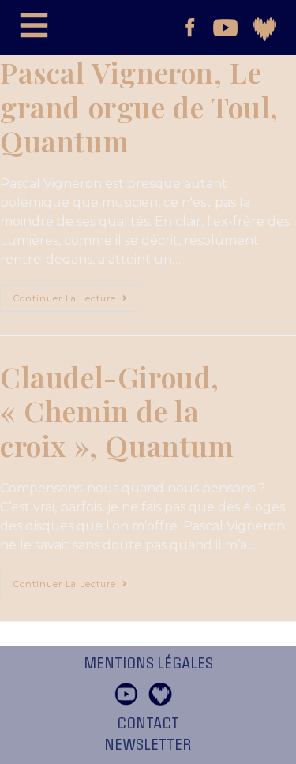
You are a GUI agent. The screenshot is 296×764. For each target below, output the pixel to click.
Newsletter (148, 745)
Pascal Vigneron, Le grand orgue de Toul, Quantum (139, 106)
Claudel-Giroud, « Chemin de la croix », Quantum (117, 411)
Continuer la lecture (77, 294)
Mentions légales (148, 664)
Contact (148, 724)
